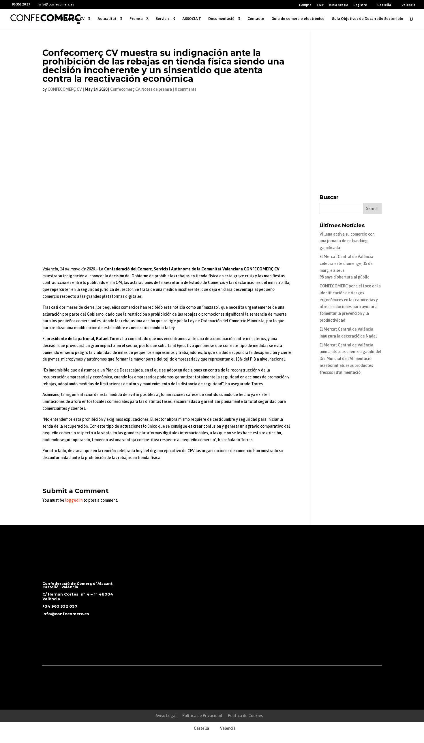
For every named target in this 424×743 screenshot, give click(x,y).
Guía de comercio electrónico (297, 19)
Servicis (162, 19)
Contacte (255, 19)
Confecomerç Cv (125, 89)
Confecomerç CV (70, 19)
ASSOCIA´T (191, 19)
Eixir (320, 5)
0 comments (185, 89)
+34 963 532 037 (59, 606)
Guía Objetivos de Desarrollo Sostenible (367, 19)
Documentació (221, 19)
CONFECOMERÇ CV (65, 89)
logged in (73, 500)
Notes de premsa (156, 89)
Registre (360, 5)
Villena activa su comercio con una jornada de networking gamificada (347, 241)
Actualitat (107, 19)
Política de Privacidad (202, 715)
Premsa (136, 19)
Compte (305, 5)
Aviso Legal (166, 715)
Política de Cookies (245, 715)
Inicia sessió (338, 5)
